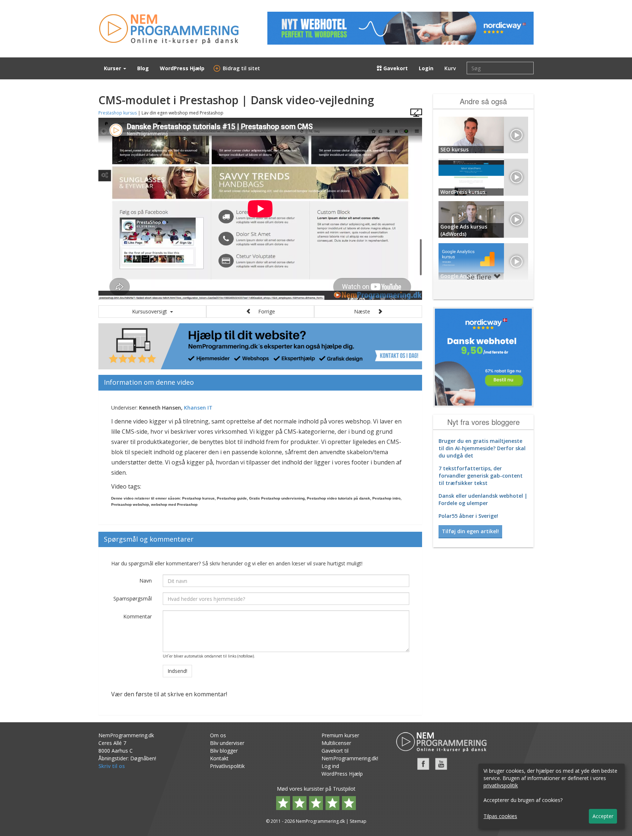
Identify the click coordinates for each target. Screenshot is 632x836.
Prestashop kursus (117, 113)
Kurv (450, 68)
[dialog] (551, 796)
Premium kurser (340, 735)
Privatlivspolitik (227, 765)
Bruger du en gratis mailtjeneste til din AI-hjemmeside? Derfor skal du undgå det (482, 448)
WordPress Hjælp (182, 68)
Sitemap (358, 821)
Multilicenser (336, 742)
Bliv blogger (224, 750)
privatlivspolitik (501, 785)
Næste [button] (365, 311)
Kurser (113, 68)
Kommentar (137, 616)
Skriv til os (111, 765)
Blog (143, 68)
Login (426, 68)
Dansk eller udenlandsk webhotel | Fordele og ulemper (483, 499)
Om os (218, 735)
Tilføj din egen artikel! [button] (470, 531)
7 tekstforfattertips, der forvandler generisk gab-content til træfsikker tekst (481, 475)
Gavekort (395, 68)
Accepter (602, 816)
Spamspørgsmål (132, 598)
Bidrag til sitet (237, 68)
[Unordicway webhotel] (400, 28)
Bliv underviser (227, 742)
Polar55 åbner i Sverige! (468, 515)
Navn (145, 580)
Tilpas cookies (500, 816)
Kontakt (219, 758)
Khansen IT (198, 407)
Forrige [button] (263, 311)
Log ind (330, 765)
